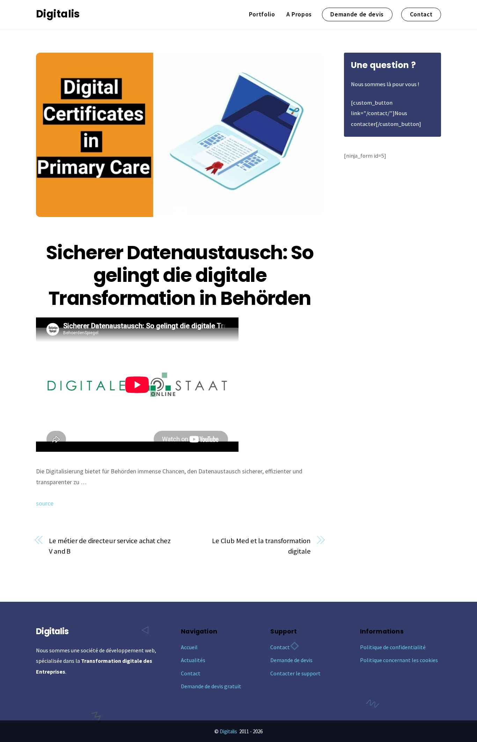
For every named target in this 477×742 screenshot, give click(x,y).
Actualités (193, 660)
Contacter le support (295, 673)
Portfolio (262, 14)
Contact (421, 14)
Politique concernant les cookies (399, 660)
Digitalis (228, 731)
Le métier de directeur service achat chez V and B (110, 546)
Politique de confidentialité (393, 647)
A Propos (299, 14)
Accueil (189, 647)
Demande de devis (357, 14)
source (44, 503)
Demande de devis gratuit (211, 686)
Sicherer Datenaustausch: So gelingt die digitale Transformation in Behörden (180, 275)
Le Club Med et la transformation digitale (261, 546)
